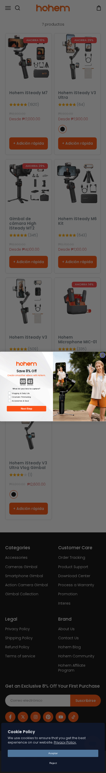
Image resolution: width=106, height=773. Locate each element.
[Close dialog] (102, 355)
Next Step (26, 408)
